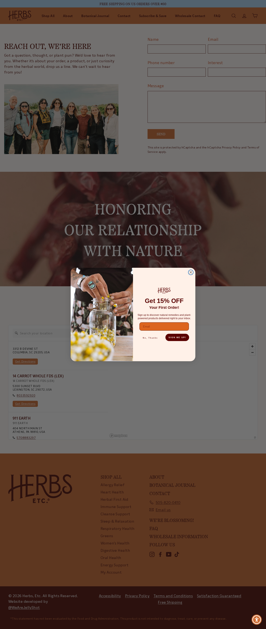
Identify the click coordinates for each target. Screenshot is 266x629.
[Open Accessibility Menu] (256, 619)
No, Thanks (150, 338)
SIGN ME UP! (177, 337)
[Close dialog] (190, 272)
